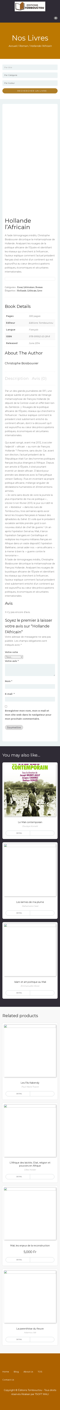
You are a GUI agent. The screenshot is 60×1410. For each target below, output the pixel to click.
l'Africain (31, 290)
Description (17, 378)
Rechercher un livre (31, 91)
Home (5, 1371)
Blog (16, 1371)
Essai (20, 287)
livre (39, 290)
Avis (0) (39, 378)
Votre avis (12, 661)
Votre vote (11, 652)
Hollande (21, 290)
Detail (19, 833)
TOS (40, 1371)
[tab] (17, 378)
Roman (23, 45)
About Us (28, 1371)
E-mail (10, 693)
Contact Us (8, 1379)
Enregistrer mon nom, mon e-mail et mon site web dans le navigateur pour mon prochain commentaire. (28, 714)
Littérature (29, 287)
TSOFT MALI (42, 1394)
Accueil (12, 45)
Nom (8, 681)
